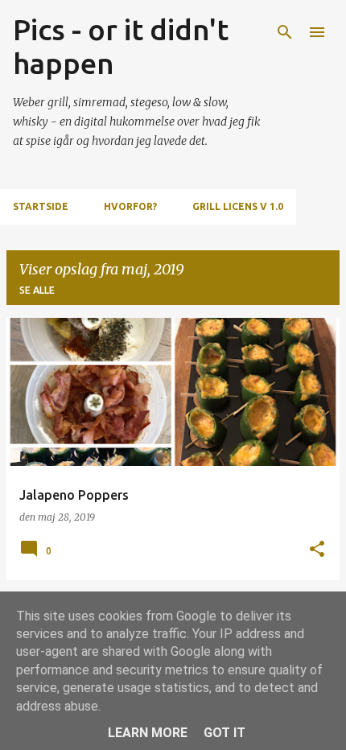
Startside (40, 206)
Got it (224, 732)
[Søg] (285, 32)
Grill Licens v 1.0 (237, 206)
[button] (317, 550)
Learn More (147, 732)
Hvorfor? (130, 206)
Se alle (37, 290)
